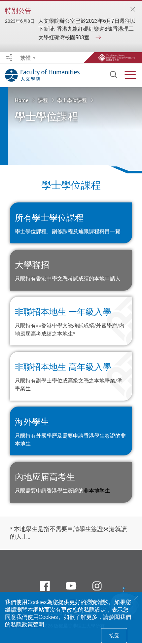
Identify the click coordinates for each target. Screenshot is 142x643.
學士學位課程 (72, 100)
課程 (43, 100)
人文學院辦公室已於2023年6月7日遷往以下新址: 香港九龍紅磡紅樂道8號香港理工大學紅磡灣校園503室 (86, 29)
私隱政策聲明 (27, 624)
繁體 (25, 58)
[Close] (132, 9)
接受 (114, 635)
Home (22, 100)
